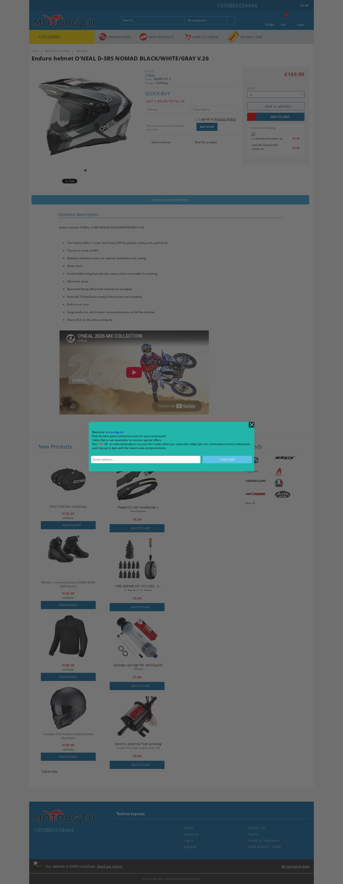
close (251, 425)
